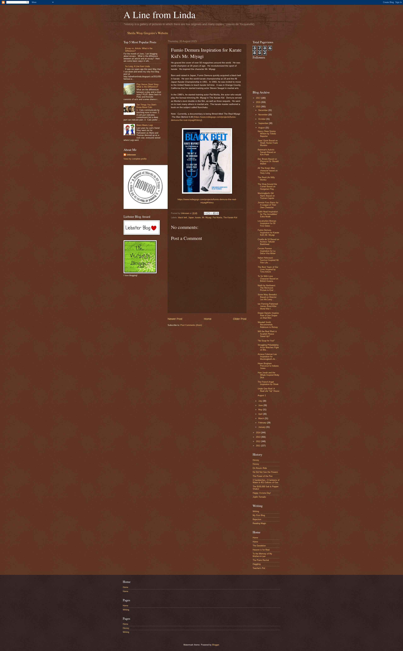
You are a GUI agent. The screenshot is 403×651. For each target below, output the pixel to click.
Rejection (257, 519)
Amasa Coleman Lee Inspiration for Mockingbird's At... (267, 356)
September (263, 123)
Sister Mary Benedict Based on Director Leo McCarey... (267, 297)
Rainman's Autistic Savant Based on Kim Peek (267, 152)
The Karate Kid (230, 217)
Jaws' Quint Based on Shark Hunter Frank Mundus (268, 143)
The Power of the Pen (262, 476)
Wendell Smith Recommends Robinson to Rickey (268, 324)
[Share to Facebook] (214, 213)
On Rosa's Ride (260, 468)
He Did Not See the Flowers (265, 472)
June (260, 405)
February (262, 422)
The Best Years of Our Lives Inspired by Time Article (268, 269)
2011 (258, 445)
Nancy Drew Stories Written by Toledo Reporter (267, 133)
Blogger (215, 645)
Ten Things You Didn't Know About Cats (146, 106)
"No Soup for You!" (266, 341)
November (263, 114)
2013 (258, 437)
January (262, 427)
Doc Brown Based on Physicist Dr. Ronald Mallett (268, 161)
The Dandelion (259, 545)
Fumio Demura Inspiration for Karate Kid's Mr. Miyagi (268, 232)
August (261, 127)
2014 (258, 432)
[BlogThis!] (208, 213)
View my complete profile (135, 159)
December (263, 110)
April (260, 414)
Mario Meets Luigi (144, 125)
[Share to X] (211, 213)
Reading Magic (259, 523)
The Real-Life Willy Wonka (266, 178)
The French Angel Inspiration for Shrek (268, 383)
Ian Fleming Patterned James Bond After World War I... (268, 306)
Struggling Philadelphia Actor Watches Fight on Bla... (268, 347)
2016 (258, 102)
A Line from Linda (160, 14)
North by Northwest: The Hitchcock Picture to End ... (267, 288)
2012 (258, 441)
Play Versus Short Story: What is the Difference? (147, 85)
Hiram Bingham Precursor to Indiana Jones (268, 366)
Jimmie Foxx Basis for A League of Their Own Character (268, 205)
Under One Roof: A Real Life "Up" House (268, 389)
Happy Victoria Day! (262, 493)
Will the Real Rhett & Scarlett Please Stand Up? (267, 333)
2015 (258, 106)
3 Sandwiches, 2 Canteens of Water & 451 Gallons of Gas (266, 481)
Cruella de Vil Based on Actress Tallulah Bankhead (268, 241)
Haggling (257, 564)
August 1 (262, 395)
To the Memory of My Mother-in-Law (262, 555)
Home (207, 318)
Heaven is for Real (261, 550)
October (262, 119)
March (261, 418)
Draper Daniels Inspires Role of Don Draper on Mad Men (268, 315)
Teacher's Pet (259, 568)
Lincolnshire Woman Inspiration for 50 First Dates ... (267, 223)
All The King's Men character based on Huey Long (268, 170)
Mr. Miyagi (206, 217)
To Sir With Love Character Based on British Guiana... (268, 278)
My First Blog (259, 515)
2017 (258, 98)
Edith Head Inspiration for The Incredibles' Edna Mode (268, 214)
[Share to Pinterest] (217, 213)
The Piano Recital (261, 560)
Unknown (131, 155)
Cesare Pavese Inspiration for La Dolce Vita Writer (266, 251)
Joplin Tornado (259, 497)
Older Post (239, 318)
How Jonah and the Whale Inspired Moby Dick (268, 375)
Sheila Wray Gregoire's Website (147, 33)
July (260, 401)
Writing (256, 511)
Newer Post (175, 318)
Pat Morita (217, 217)
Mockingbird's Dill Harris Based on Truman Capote (266, 195)
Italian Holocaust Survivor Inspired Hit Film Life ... (268, 260)
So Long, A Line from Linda (137, 66)
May (260, 409)
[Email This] (205, 213)
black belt (182, 217)
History (256, 460)
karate (198, 217)
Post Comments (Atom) (191, 325)
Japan (191, 217)
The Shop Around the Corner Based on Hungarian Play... (267, 186)
